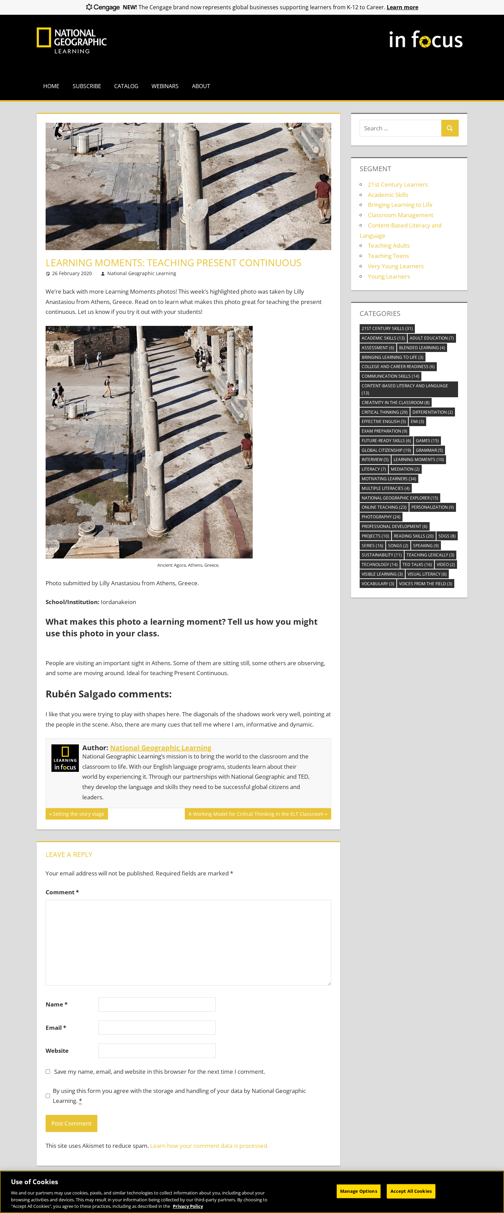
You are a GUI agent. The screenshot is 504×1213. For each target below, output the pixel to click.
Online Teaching (384, 507)
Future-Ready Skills (386, 441)
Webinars (165, 86)
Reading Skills (414, 536)
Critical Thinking (385, 412)
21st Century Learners (398, 184)
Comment (62, 892)
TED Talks (417, 564)
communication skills (390, 376)
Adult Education (432, 338)
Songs (398, 546)
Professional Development (395, 526)
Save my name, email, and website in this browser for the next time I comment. (159, 1071)
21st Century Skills (387, 328)
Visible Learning (382, 574)
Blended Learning (422, 348)
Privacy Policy (188, 1206)
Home (51, 86)
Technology (380, 564)
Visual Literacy (427, 574)
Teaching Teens (388, 256)
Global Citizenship (386, 450)
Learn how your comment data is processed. (209, 1146)
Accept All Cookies (411, 1191)
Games (427, 441)
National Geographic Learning (141, 273)
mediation (405, 469)
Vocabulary (378, 584)
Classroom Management (400, 215)
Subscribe (87, 86)
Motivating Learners (389, 479)
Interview (375, 459)
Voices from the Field (425, 584)
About (201, 86)
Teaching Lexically (430, 555)
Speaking (426, 546)
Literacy (374, 469)
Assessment (378, 348)
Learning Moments (419, 459)
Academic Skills (388, 195)
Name (57, 1004)
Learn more (402, 7)
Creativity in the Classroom (396, 402)
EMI (417, 421)
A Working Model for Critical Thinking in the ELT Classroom (256, 815)
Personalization (432, 507)
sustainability (382, 555)
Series (372, 546)
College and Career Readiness (398, 366)
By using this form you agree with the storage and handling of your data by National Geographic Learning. (179, 1096)
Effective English (384, 421)
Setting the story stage (78, 815)
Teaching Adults (389, 245)
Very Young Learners (396, 266)
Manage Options (358, 1191)
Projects (375, 536)
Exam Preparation (384, 431)
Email (56, 1028)
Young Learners (389, 276)
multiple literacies (386, 488)
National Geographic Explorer (400, 498)
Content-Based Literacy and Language (405, 389)
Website (57, 1051)
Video (446, 564)
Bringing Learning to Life (400, 205)
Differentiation (432, 412)
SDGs (447, 536)
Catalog (126, 86)
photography (381, 517)
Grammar (429, 450)
